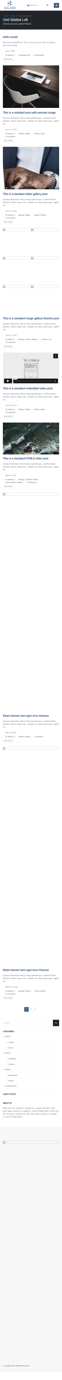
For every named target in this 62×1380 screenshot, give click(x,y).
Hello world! (10, 37)
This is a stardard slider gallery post (25, 194)
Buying (21, 339)
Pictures (43, 215)
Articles (21, 134)
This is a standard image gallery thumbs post (31, 318)
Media (27, 215)
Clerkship (28, 479)
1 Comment (38, 737)
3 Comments (10, 136)
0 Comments (39, 55)
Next (35, 1009)
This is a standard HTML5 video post (25, 458)
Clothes (28, 339)
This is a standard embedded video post (28, 388)
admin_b (11, 55)
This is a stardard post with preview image (29, 112)
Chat (42, 134)
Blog (13, 16)
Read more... (9, 59)
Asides (27, 134)
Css (49, 339)
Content (44, 339)
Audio (42, 409)
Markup (21, 215)
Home (6, 16)
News (11, 1048)
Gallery (36, 215)
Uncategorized (24, 55)
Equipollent (13, 1075)
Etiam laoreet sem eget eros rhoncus (26, 715)
